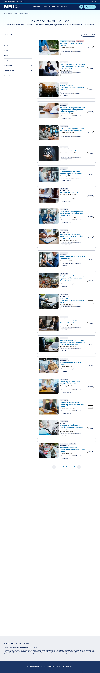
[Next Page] (79, 467)
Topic (6, 55)
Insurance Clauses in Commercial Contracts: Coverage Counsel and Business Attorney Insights (72, 342)
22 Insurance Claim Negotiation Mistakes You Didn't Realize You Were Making (71, 214)
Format (6, 51)
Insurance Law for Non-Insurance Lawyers (72, 44)
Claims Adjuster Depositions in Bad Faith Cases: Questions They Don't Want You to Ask (72, 66)
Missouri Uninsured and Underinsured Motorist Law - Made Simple (72, 449)
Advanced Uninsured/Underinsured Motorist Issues (72, 300)
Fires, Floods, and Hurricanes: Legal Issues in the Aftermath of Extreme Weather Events (72, 278)
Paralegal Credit (9, 70)
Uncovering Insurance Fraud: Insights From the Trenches (70, 383)
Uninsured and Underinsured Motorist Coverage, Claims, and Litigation (71, 427)
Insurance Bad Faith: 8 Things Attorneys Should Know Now (70, 322)
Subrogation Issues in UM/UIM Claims (70, 364)
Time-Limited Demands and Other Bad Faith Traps (72, 258)
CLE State (7, 46)
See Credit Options (67, 51)
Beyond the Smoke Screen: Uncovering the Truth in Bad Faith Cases (72, 405)
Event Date (7, 75)
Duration (6, 60)
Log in (94, 2)
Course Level (8, 65)
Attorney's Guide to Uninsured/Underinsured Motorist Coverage (72, 87)
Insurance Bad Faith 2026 (69, 192)
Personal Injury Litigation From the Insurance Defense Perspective (72, 129)
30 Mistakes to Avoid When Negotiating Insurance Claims (71, 173)
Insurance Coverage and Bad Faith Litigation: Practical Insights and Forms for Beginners (72, 110)
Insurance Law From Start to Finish (72, 151)
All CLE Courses (8, 13)
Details (90, 48)
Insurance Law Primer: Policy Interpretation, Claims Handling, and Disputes (71, 236)
